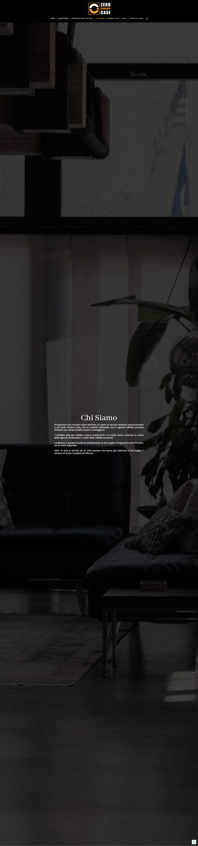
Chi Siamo (100, 19)
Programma (63, 19)
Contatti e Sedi (136, 19)
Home (52, 19)
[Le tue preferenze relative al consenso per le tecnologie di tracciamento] (194, 842)
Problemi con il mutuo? (82, 19)
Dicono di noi (113, 19)
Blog (124, 19)
